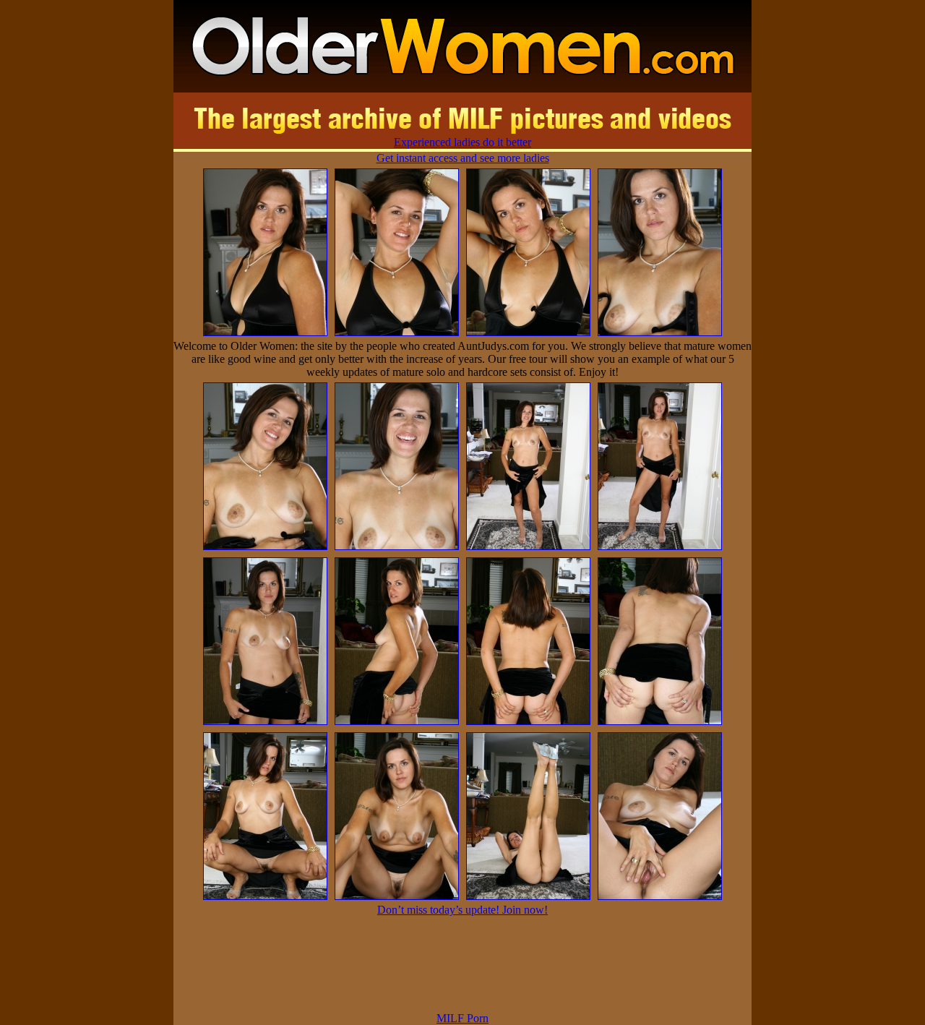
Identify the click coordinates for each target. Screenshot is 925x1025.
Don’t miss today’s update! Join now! (462, 910)
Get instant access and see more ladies (463, 158)
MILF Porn (462, 1018)
